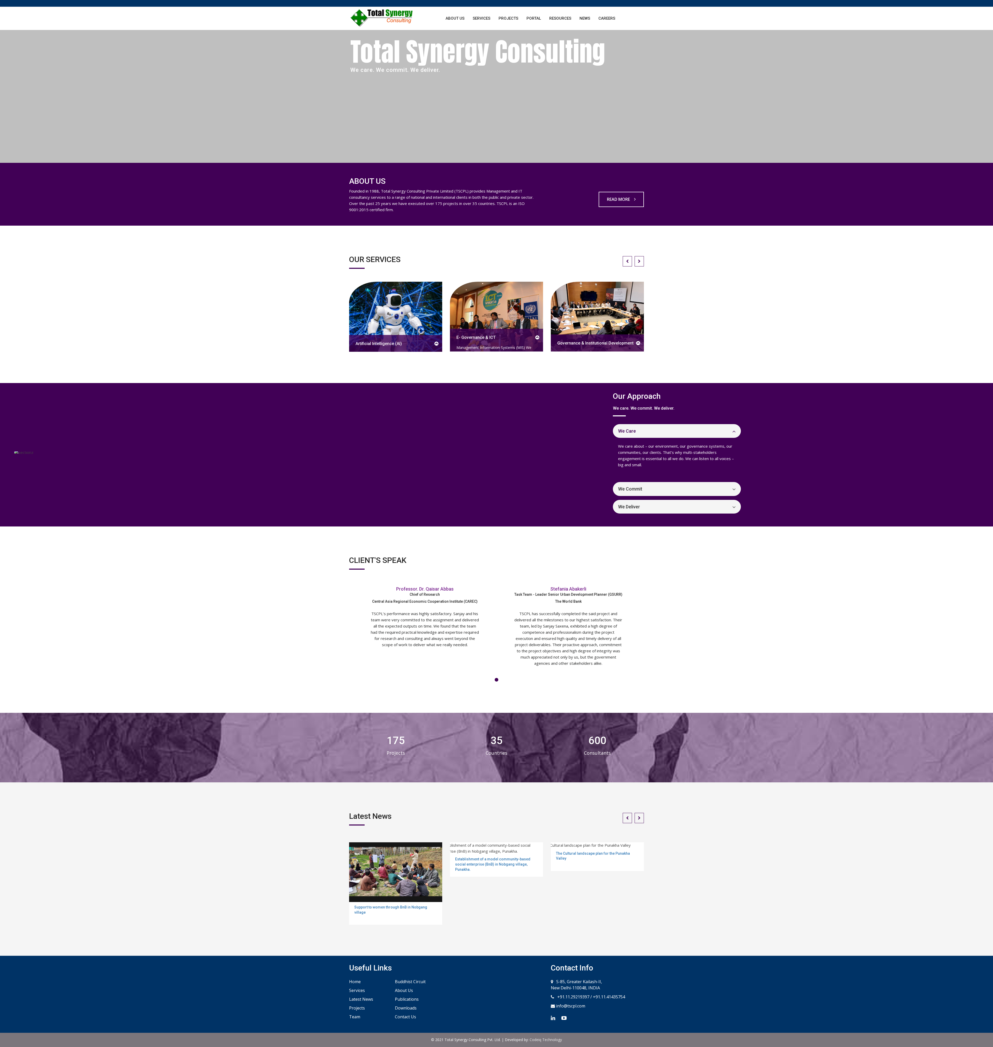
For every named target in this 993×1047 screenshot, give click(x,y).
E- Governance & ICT (397, 337)
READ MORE (619, 199)
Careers (606, 18)
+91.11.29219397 (572, 997)
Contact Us (405, 1017)
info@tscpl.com (570, 1006)
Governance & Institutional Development (516, 343)
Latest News (361, 999)
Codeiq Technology (546, 1039)
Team (354, 1017)
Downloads (406, 1008)
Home (355, 981)
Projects (508, 18)
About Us (455, 18)
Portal (533, 18)
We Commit (630, 489)
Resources (560, 18)
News (585, 18)
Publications (407, 999)
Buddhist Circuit (410, 981)
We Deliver (629, 506)
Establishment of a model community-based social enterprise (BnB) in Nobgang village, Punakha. (492, 864)
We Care (627, 431)
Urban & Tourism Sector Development (615, 343)
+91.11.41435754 (609, 997)
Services (481, 18)
